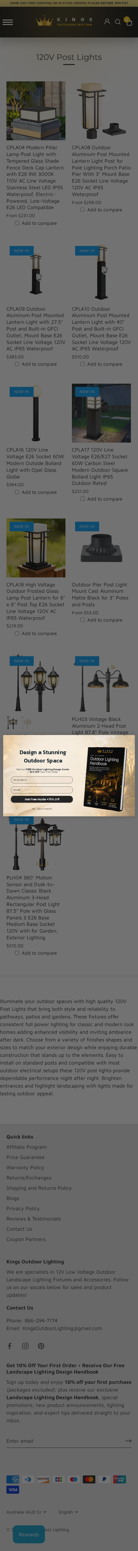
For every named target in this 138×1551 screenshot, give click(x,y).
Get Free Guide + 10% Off (42, 799)
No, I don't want (42, 808)
